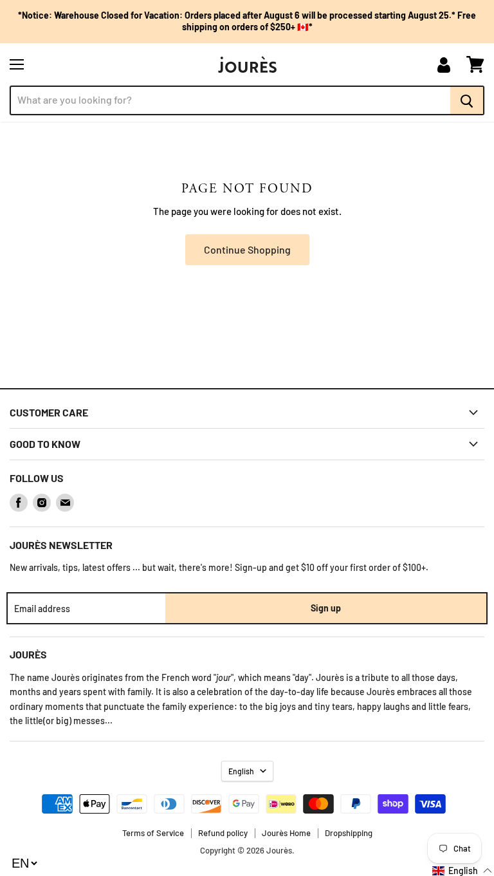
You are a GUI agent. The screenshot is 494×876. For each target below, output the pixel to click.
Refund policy (223, 833)
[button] (462, 870)
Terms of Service (153, 833)
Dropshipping (348, 833)
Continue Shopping (247, 249)
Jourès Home (286, 833)
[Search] (467, 100)
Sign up (326, 607)
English (241, 771)
